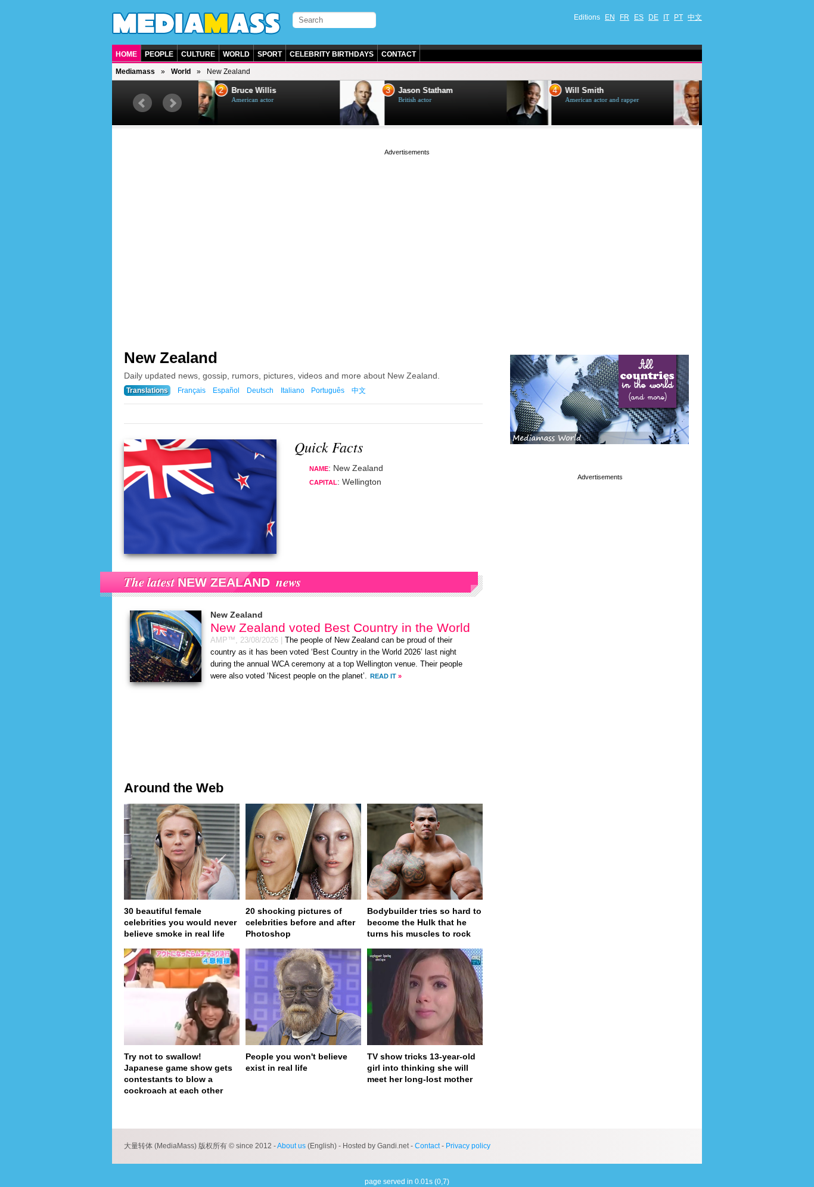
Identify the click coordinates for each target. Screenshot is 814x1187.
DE (653, 17)
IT (666, 17)
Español (226, 390)
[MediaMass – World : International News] (599, 453)
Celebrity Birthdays (332, 54)
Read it (383, 676)
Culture (198, 54)
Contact (398, 54)
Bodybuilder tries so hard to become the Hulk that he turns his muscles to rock (424, 922)
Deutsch (260, 390)
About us (291, 1146)
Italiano (293, 390)
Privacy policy (468, 1146)
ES (639, 17)
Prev (142, 103)
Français (192, 390)
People (159, 54)
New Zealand (171, 358)
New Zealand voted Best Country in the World (340, 627)
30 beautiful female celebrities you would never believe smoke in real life (180, 922)
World (236, 54)
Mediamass (135, 71)
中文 (695, 17)
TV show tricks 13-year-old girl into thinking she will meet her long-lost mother (421, 1068)
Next (172, 103)
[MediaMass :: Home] (196, 23)
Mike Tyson (611, 90)
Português (327, 390)
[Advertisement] (407, 241)
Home (126, 54)
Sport (269, 54)
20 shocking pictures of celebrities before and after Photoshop (300, 922)
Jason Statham (284, 90)
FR (624, 17)
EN (610, 17)
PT (678, 17)
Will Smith (443, 90)
